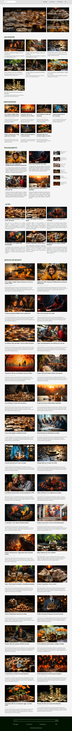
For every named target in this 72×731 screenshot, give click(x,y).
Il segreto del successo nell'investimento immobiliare (38, 188)
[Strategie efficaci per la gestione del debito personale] (20, 633)
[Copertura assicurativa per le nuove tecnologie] (60, 108)
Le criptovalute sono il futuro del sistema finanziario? (56, 243)
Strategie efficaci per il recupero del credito (57, 52)
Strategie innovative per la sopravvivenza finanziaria (49, 703)
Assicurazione (52, 1)
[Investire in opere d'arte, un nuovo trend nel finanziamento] (56, 165)
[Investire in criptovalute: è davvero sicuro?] (36, 236)
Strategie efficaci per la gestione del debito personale (17, 644)
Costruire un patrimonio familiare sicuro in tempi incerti (17, 313)
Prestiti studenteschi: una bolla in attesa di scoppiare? (64, 183)
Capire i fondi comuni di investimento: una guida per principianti (64, 171)
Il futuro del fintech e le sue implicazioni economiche (56, 219)
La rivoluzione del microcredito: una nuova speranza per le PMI (64, 159)
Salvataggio (45, 1)
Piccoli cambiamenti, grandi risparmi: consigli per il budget (50, 644)
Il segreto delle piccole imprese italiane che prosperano (50, 373)
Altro (65, 1)
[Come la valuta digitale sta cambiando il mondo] (36, 212)
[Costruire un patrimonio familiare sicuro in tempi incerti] (14, 45)
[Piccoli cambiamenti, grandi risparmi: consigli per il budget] (52, 633)
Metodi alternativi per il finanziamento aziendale (64, 152)
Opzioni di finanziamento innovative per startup (64, 177)
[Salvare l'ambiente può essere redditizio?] (52, 542)
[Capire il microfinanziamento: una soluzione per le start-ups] (16, 181)
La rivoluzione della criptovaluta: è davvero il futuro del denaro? (15, 219)
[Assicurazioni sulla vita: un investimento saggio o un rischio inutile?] (44, 128)
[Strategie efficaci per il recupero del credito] (57, 45)
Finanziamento (59, 1)
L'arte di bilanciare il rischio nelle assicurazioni (15, 403)
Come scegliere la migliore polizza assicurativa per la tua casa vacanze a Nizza (11, 116)
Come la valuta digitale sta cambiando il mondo (35, 219)
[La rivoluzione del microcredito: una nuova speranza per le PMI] (56, 159)
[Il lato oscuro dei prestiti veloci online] (39, 157)
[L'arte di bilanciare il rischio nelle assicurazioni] (44, 108)
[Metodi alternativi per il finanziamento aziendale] (56, 153)
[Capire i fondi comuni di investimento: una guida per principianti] (56, 171)
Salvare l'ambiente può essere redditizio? (13, 72)
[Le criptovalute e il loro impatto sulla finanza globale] (15, 236)
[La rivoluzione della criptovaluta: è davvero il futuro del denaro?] (15, 212)
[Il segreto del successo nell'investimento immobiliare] (39, 181)
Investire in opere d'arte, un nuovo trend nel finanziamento (63, 165)
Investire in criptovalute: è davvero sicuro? (56, 13)
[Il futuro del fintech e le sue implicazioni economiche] (57, 212)
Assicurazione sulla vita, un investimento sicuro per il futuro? (27, 115)
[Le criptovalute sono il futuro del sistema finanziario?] (57, 236)
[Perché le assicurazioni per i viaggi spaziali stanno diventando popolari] (11, 128)
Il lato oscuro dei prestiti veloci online (37, 164)
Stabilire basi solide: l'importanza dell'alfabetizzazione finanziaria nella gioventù (57, 27)
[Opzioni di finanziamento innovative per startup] (56, 177)
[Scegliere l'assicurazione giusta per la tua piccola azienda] (28, 128)
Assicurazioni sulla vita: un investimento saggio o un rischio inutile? (43, 136)
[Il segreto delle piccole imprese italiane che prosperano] (36, 45)
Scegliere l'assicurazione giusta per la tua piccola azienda (28, 135)
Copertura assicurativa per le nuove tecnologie (59, 115)
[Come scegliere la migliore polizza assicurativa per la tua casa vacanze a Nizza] (11, 108)
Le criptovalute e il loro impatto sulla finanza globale (13, 243)
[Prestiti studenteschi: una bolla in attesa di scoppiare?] (56, 184)
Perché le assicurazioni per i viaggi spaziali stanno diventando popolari (11, 136)
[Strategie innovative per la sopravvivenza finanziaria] (14, 84)
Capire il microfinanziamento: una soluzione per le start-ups (15, 188)
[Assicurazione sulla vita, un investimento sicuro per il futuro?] (28, 108)
